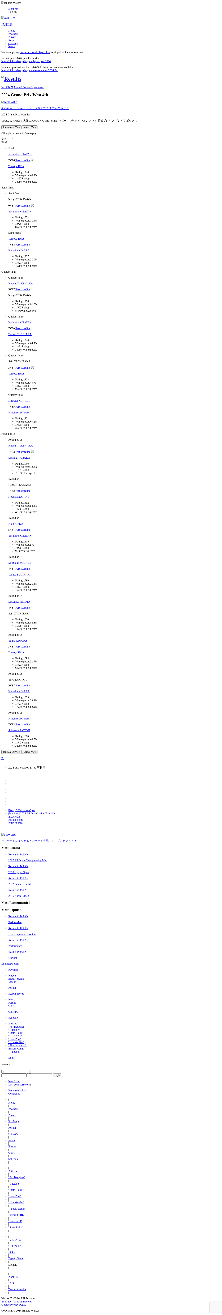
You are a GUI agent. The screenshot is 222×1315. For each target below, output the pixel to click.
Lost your (14, 1084)
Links (11, 1057)
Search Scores (16, 993)
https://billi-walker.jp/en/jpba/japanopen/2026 (26, 61)
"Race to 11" (15, 1221)
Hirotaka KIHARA (19, 250)
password (25, 1084)
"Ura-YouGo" (16, 1042)
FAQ (11, 1283)
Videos (12, 981)
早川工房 (6, 24)
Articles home (16, 822)
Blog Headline (16, 978)
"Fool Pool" (15, 1039)
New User (13, 963)
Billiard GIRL (16, 1048)
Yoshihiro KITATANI (20, 154)
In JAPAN (7, 87)
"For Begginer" (16, 1026)
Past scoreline (22, 160)
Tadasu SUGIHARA (20, 334)
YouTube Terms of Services (16, 1301)
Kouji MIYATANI (18, 496)
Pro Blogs (13, 1121)
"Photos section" (17, 1045)
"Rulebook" (15, 1051)
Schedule (13, 1017)
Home (11, 30)
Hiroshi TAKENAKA (20, 283)
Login (4, 963)
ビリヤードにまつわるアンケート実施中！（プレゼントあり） (40, 840)
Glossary (13, 43)
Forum (12, 1002)
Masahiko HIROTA (19, 601)
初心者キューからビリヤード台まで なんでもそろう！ (35, 108)
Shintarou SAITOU (19, 730)
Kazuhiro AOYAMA (20, 412)
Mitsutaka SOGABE (19, 562)
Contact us (14, 1093)
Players (12, 36)
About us (13, 1276)
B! (2, 758)
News (11, 46)
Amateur (39, 87)
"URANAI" (15, 1036)
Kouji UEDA (15, 523)
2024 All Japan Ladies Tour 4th (31, 813)
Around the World (23, 87)
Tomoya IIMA (16, 166)
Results (12, 40)
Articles (12, 1023)
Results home (15, 819)
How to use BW (17, 1090)
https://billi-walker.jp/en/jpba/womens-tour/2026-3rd (29, 70)
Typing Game (15, 1258)
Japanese (13, 8)
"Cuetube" (14, 1029)
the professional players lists (35, 52)
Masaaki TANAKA (19, 457)
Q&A (11, 1005)
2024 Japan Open (21, 810)
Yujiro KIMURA (17, 640)
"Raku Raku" (15, 1227)
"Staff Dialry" (16, 1032)
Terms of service (17, 1289)
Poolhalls (13, 33)
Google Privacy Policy (13, 1304)
